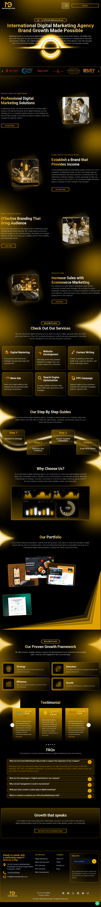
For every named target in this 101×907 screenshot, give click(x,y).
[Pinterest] (78, 893)
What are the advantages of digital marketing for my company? (34, 778)
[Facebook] (68, 893)
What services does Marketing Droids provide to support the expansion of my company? (44, 761)
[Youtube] (83, 893)
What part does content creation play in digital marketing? (32, 790)
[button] (66, 5)
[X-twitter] (73, 893)
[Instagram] (88, 893)
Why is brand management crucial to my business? (29, 784)
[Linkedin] (63, 893)
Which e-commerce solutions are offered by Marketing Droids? (34, 795)
